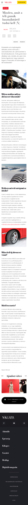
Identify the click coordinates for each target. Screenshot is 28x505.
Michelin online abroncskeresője (11, 224)
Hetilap (5, 460)
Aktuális (6, 431)
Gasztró (5, 452)
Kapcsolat (14, 491)
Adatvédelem (14, 486)
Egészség (6, 438)
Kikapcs (5, 445)
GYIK (14, 500)
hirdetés (15, 41)
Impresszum (14, 477)
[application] (14, 386)
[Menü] (2, 2)
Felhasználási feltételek (14, 481)
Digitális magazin (9, 467)
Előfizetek (21, 2)
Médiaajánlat (14, 495)
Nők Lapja (8, 2)
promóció (22, 41)
